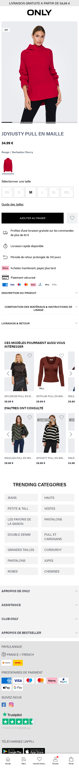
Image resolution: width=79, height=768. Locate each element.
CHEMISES (51, 571)
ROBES (13, 571)
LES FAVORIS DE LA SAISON (19, 521)
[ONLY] (39, 14)
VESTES (49, 508)
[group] (19, 377)
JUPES (48, 560)
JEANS (12, 497)
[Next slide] (71, 373)
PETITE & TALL (18, 508)
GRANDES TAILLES (21, 549)
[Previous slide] (8, 373)
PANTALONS (53, 519)
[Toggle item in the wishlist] (72, 218)
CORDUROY (52, 549)
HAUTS (49, 497)
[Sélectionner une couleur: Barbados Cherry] (8, 165)
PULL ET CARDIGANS (53, 536)
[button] (7, 192)
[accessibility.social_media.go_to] (4, 705)
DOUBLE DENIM (19, 534)
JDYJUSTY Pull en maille (33, 133)
